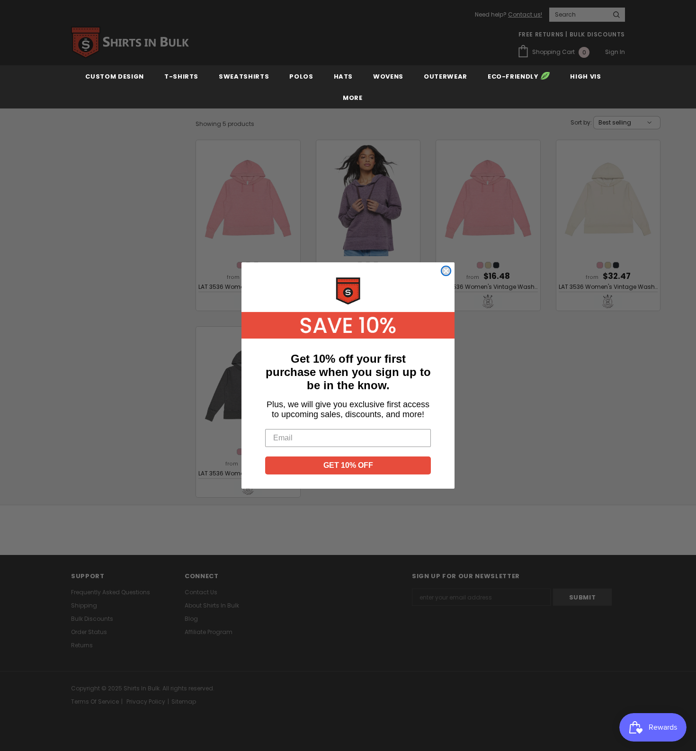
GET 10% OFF (348, 465)
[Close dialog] (446, 271)
